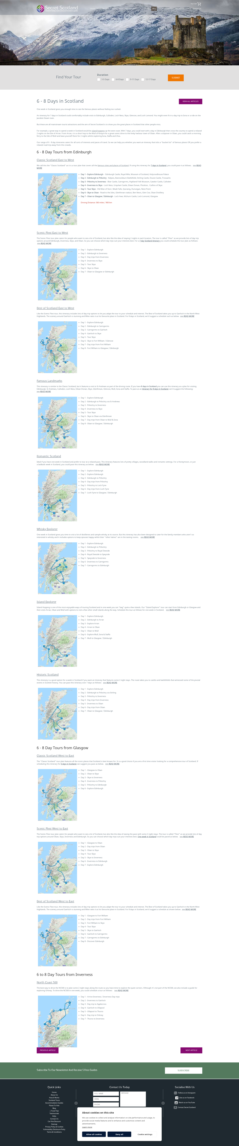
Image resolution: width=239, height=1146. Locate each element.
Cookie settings (145, 1134)
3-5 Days (105, 79)
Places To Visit (145, 8)
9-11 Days (134, 79)
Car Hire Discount (54, 1121)
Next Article (191, 1050)
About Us (100, 8)
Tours (121, 8)
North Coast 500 (47, 982)
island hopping (98, 130)
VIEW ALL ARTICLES (191, 101)
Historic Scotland (48, 675)
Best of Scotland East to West (55, 308)
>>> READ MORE (44, 243)
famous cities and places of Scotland (113, 165)
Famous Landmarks (49, 381)
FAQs (189, 8)
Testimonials (180, 8)
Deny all (119, 1134)
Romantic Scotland (49, 456)
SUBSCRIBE (183, 1070)
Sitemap (54, 1124)
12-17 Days (151, 79)
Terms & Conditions (54, 1132)
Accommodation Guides (54, 1103)
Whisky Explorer (47, 529)
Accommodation (131, 8)
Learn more (87, 1127)
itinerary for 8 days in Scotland (155, 389)
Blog (154, 8)
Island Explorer (46, 602)
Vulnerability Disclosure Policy (54, 1129)
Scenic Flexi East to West (52, 233)
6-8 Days (120, 79)
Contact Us (197, 8)
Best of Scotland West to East (55, 901)
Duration (102, 75)
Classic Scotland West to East (55, 756)
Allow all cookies (94, 1134)
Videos (160, 8)
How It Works (111, 8)
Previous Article (48, 1050)
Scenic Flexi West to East (52, 829)
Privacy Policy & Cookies (54, 1127)
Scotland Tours (54, 1100)
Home (92, 8)
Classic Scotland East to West (55, 160)
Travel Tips (169, 8)
